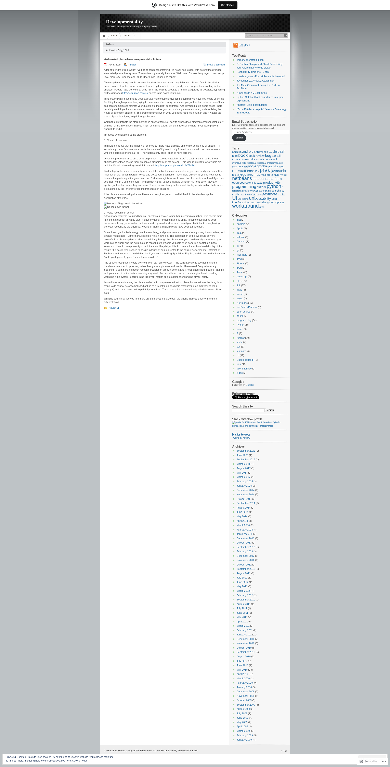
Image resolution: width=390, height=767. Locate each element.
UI (118, 308)
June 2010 (242, 665)
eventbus (236, 163)
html (241, 171)
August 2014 (244, 507)
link (238, 285)
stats (241, 194)
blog (235, 155)
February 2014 (245, 529)
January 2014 (244, 534)
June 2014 (242, 512)
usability (264, 198)
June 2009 (242, 717)
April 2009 (242, 726)
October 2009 (244, 700)
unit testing (243, 199)
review (247, 190)
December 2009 (246, 691)
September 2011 (246, 599)
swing (249, 194)
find (244, 162)
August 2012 (244, 573)
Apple (240, 228)
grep (281, 166)
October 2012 (244, 564)
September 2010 (246, 652)
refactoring (237, 191)
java (265, 170)
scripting (266, 190)
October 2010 (244, 647)
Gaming (241, 241)
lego (242, 174)
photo (240, 316)
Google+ (250, 385)
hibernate (242, 254)
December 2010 (246, 639)
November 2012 (246, 560)
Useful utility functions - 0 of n (253, 72)
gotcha (262, 166)
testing (258, 194)
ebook (274, 159)
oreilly (252, 182)
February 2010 (245, 682)
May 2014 (242, 516)
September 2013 (246, 547)
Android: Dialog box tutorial (252, 105)
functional (251, 163)
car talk (277, 155)
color (235, 159)
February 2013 (245, 551)
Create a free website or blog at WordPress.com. (128, 750)
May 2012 (242, 586)
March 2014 (243, 525)
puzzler (261, 186)
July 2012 (242, 577)
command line (248, 159)
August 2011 (243, 604)
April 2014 (242, 521)
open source (240, 182)
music (240, 294)
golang (242, 166)
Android (241, 224)
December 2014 (246, 490)
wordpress (278, 202)
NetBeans (242, 303)
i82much (132, 64)
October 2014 (244, 499)
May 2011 (242, 617)
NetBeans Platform (247, 307)
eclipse (241, 237)
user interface (244, 368)
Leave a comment (216, 64)
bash (281, 151)
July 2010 (242, 661)
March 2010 (243, 678)
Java (239, 272)
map (263, 174)
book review (256, 155)
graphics (273, 166)
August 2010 (244, 656)
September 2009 (246, 704)
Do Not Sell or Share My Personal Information (175, 750)
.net (239, 219)
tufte (282, 194)
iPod (257, 171)
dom (267, 159)
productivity (272, 182)
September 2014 (246, 503)
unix (253, 198)
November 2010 (246, 643)
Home (104, 36)
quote (240, 329)
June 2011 (242, 612)
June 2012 (242, 582)
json (237, 175)
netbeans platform (267, 179)
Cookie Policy (79, 760)
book (243, 155)
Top (285, 751)
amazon (237, 151)
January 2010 (244, 687)
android (247, 152)
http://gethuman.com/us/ (135, 93)
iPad (239, 259)
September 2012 (246, 569)
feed (244, 45)
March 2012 (243, 590)
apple (273, 151)
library (250, 175)
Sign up (239, 137)
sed (282, 190)
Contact (127, 35)
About (114, 35)
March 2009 (243, 731)
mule (276, 174)
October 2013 (244, 542)
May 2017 (242, 472)
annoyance (261, 151)
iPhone (249, 171)
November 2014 (246, 494)
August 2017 (244, 468)
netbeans (242, 178)
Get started (227, 5)
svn (238, 346)
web (253, 202)
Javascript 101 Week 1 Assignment (256, 80)
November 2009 (246, 696)
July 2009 (242, 713)
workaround (245, 206)
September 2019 (246, 459)
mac (257, 174)
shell (235, 194)
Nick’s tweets (241, 434)
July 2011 (242, 608)
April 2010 (242, 674)
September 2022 (246, 450)
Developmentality (124, 21)
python (274, 186)
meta (269, 174)
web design (263, 202)
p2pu (259, 182)
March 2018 (243, 464)
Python (240, 324)
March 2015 (243, 477)
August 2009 (244, 709)
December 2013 (246, 538)
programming (244, 186)
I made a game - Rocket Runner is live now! (261, 76)
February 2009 (245, 735)
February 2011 (245, 630)
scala (256, 190)
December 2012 (246, 556)
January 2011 (244, 634)
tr (278, 194)
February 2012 (245, 595)
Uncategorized (245, 359)
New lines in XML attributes (252, 93)
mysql (283, 174)
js (233, 174)
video (247, 202)
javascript (279, 171)
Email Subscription (245, 121)
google (251, 166)
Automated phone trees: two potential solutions (132, 59)
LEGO (240, 281)
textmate (270, 194)
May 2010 (242, 669)
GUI (234, 171)
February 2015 (245, 481)
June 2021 (242, 455)
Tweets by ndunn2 (241, 438)
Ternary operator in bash (250, 60)
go (238, 250)
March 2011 (243, 625)
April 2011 (242, 621)
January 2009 (244, 739)
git (281, 163)
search (276, 190)
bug (268, 156)
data (261, 159)
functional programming (268, 163)
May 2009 (242, 722)
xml (261, 206)
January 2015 (244, 485)
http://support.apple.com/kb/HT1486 (175, 165)
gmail (234, 166)
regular (112, 308)
